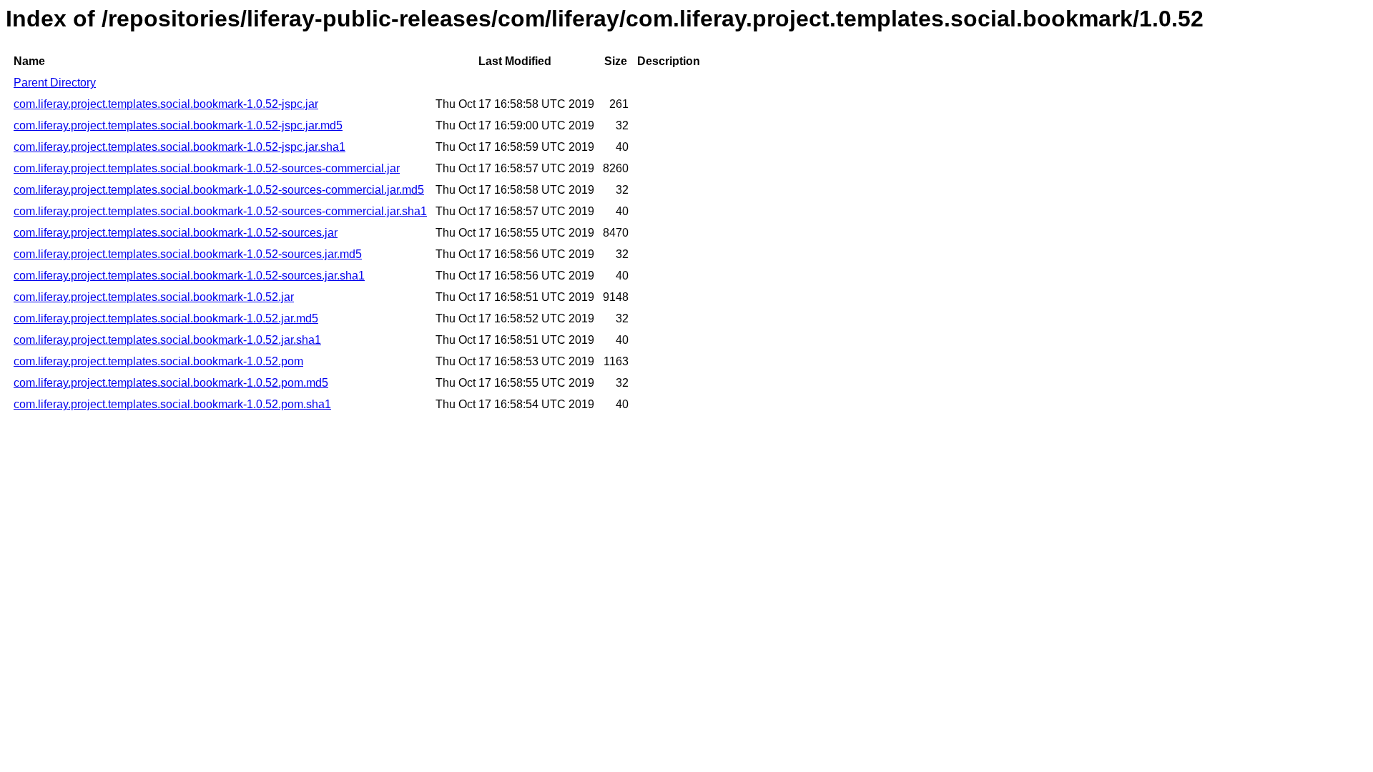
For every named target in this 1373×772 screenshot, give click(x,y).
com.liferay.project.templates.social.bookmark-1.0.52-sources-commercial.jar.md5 (219, 190)
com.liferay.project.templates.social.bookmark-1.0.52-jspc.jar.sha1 (179, 147)
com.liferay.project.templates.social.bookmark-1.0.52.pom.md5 (171, 383)
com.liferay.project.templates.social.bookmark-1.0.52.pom (158, 361)
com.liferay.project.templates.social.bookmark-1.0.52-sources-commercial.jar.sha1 (220, 211)
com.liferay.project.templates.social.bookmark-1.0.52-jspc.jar (166, 104)
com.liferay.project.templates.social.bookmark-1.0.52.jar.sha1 (167, 340)
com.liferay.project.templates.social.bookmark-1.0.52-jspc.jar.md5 (178, 125)
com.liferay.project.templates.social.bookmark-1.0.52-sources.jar (176, 233)
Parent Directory (55, 82)
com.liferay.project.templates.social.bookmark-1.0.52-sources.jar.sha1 (189, 275)
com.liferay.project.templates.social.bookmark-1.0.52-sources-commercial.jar (207, 168)
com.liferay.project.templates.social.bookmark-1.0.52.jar (154, 297)
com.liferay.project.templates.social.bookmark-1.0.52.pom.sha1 (172, 404)
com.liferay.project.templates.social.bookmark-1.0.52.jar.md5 (166, 318)
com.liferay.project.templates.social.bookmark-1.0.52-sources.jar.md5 (188, 254)
